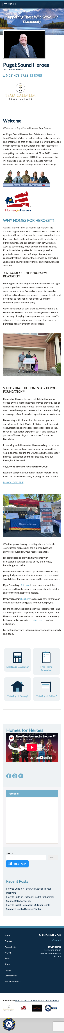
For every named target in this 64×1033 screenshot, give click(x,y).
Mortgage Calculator (17, 666)
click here (25, 585)
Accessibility (10, 947)
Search (9, 853)
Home (7, 935)
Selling (8, 958)
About (7, 964)
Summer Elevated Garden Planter (23, 908)
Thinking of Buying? (17, 695)
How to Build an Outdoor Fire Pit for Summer (30, 896)
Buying (8, 952)
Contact (8, 941)
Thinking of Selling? (46, 695)
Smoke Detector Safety (18, 900)
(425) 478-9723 (17, 75)
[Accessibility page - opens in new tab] (52, 1012)
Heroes (8, 970)
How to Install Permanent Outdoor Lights (28, 904)
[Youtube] (36, 75)
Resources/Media (13, 981)
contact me (36, 619)
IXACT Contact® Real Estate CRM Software (37, 1000)
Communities (11, 975)
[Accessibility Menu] (9, 1024)
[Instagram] (40, 75)
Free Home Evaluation (46, 668)
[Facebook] (31, 75)
